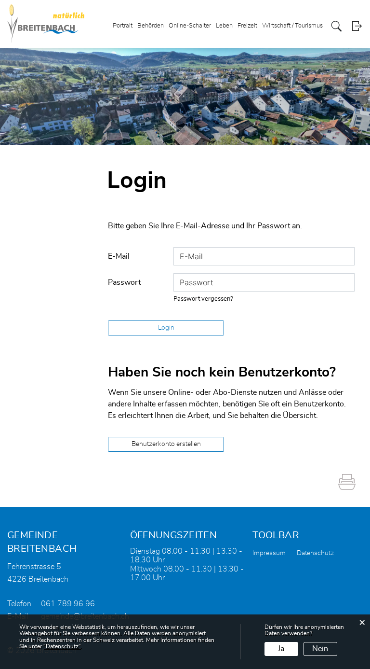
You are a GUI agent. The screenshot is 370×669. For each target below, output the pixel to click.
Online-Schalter (190, 26)
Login (357, 26)
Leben (224, 26)
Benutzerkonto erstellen (166, 444)
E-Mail (119, 256)
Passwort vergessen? (203, 299)
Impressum (269, 553)
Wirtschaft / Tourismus (292, 26)
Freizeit (247, 26)
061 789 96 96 (68, 604)
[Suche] (336, 26)
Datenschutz (315, 553)
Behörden (150, 26)
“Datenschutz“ (61, 646)
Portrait (122, 26)
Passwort (124, 282)
